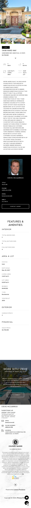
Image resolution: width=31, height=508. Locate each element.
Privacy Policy (22, 498)
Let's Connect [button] (15, 395)
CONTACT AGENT (15, 206)
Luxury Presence (19, 489)
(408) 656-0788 (6, 190)
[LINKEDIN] (15, 484)
